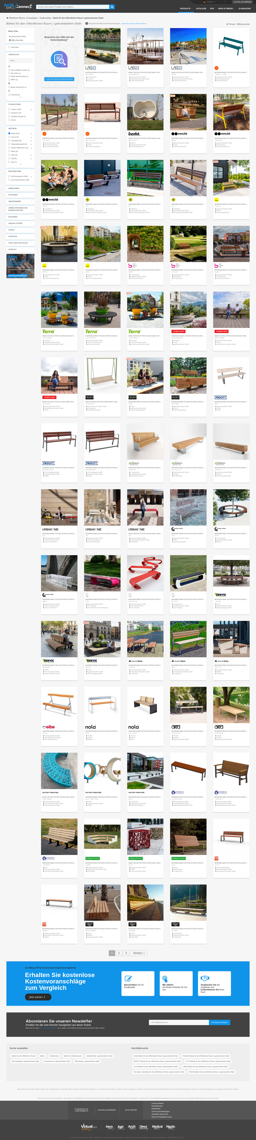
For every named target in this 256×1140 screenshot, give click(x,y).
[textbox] (72, 7)
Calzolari (15, 95)
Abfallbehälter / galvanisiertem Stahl (99, 1056)
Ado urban (16, 73)
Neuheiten (15, 47)
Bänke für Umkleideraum (73, 1056)
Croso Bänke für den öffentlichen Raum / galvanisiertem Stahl (155, 1067)
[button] (20, 54)
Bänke (42, 1056)
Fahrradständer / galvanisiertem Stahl (25, 1061)
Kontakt (145, 98)
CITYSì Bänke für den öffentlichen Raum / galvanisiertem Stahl (208, 1061)
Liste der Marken (158, 1103)
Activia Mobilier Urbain (20, 70)
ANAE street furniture (19, 76)
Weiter (138, 953)
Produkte (185, 8)
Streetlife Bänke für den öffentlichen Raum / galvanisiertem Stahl (206, 1056)
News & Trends (225, 8)
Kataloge (201, 8)
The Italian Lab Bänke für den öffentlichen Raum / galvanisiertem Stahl (158, 1072)
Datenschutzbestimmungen (48, 1028)
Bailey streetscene (19, 87)
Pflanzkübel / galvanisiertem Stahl (87, 1061)
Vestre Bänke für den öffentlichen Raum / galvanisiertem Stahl (155, 1056)
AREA (14, 80)
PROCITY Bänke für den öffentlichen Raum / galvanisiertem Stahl (157, 1061)
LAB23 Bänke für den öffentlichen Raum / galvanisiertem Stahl (205, 1067)
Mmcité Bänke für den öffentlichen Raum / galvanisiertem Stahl (211, 1072)
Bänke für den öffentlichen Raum (24, 1056)
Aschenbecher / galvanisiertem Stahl (57, 1061)
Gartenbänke (54, 1056)
